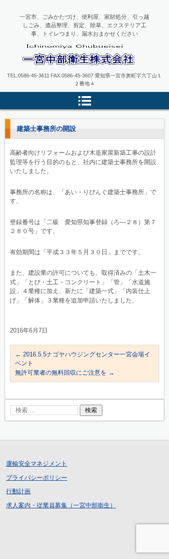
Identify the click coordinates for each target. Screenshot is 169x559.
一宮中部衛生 (46, 73)
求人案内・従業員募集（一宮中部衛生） (61, 505)
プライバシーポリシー (36, 477)
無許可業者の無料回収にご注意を (65, 372)
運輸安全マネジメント (36, 463)
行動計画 (18, 491)
